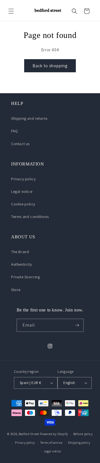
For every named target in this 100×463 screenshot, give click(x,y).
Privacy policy (23, 178)
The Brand (20, 251)
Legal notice (21, 191)
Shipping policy (79, 443)
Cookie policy (23, 204)
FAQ (14, 130)
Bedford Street (29, 434)
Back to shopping (50, 65)
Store (16, 289)
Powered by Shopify (54, 434)
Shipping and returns (29, 118)
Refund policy (83, 434)
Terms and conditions (30, 216)
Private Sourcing (25, 276)
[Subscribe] (77, 325)
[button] (11, 11)
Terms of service (51, 443)
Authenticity (21, 264)
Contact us (20, 143)
